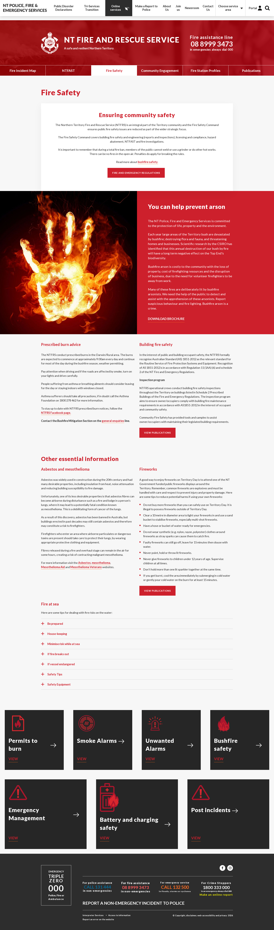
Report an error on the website (98, 919)
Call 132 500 (175, 887)
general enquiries (113, 421)
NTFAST (68, 70)
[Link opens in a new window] (222, 868)
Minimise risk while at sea (63, 644)
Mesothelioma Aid (53, 567)
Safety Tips (54, 674)
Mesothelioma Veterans (86, 567)
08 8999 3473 (212, 44)
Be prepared (55, 623)
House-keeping (57, 634)
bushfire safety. (148, 162)
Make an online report (216, 894)
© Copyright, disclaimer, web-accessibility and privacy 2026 (203, 915)
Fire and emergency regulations (136, 172)
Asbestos (84, 562)
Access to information (119, 915)
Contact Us (208, 7)
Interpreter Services (93, 915)
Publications (251, 70)
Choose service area (228, 7)
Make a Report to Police (146, 7)
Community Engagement (160, 70)
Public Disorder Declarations (64, 7)
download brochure (166, 319)
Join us (178, 7)
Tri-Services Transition (92, 7)
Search (267, 8)
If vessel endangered (61, 664)
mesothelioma (101, 562)
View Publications (157, 432)
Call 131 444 (97, 886)
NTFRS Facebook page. (56, 412)
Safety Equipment (59, 684)
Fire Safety (114, 70)
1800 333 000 (216, 887)
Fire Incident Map (23, 70)
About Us (167, 7)
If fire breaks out (58, 654)
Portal (253, 8)
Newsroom (192, 8)
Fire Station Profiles (205, 70)
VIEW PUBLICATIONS (157, 590)
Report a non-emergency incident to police (134, 903)
